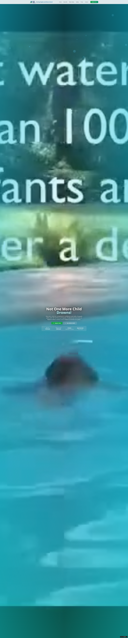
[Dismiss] (126, 636)
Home (60, 2)
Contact (86, 2)
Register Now (94, 1)
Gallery (77, 2)
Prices (82, 2)
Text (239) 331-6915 (71, 323)
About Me (65, 2)
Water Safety (71, 2)
